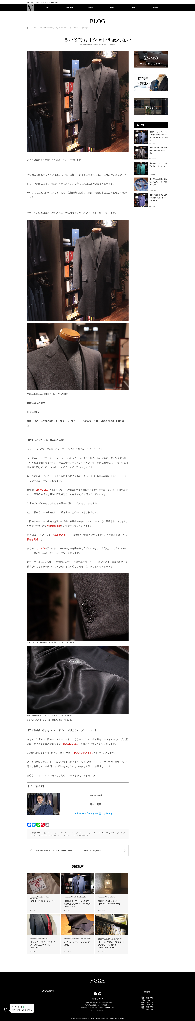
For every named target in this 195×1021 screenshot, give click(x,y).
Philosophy (69, 7)
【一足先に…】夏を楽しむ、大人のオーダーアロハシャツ (158, 182)
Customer (86, 44)
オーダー (117, 833)
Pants (100, 940)
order (91, 833)
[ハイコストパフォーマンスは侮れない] (77, 924)
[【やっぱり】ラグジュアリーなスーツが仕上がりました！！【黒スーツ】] (43, 924)
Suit (85, 897)
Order (95, 44)
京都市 (84, 835)
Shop (112, 7)
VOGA (39, 833)
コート (48, 835)
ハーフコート (74, 835)
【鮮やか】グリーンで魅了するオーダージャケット (158, 166)
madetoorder (85, 833)
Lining (77, 897)
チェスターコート (56, 835)
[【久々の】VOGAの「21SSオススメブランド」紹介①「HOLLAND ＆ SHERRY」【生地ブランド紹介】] (111, 924)
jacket (43, 897)
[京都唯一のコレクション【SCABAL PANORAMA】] (111, 883)
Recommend (102, 44)
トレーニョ (65, 835)
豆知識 (116, 940)
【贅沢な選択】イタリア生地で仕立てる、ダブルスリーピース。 (158, 197)
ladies (115, 938)
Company (155, 7)
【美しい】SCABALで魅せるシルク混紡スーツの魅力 (158, 150)
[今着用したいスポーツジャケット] (43, 883)
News (48, 7)
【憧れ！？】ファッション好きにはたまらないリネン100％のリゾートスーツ (77, 903)
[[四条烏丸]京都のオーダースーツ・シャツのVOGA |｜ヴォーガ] (30, 7)
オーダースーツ (40, 835)
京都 (80, 835)
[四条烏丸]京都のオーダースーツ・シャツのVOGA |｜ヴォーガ (97, 1018)
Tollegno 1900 (105, 833)
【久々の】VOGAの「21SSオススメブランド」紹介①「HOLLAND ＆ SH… (111, 945)
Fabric (91, 44)
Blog (133, 7)
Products (90, 7)
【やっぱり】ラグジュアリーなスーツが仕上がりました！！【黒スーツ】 (43, 945)
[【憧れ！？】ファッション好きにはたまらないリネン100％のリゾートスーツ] (77, 883)
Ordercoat (97, 833)
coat (81, 44)
